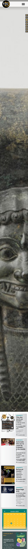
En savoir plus (21, 434)
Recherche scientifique (26, 22)
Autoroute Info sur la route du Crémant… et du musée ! (20, 446)
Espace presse (26, 24)
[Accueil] (6, 4)
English (26, 15)
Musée (26, 18)
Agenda (26, 20)
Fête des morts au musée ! (19, 419)
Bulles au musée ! (19, 470)
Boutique (26, 27)
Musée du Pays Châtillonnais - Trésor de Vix (11, 3)
